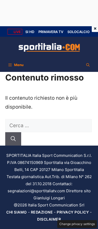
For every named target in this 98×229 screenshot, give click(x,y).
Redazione (42, 212)
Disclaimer (49, 219)
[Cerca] (13, 139)
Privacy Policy (73, 212)
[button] (88, 65)
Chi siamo (16, 212)
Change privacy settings (77, 224)
